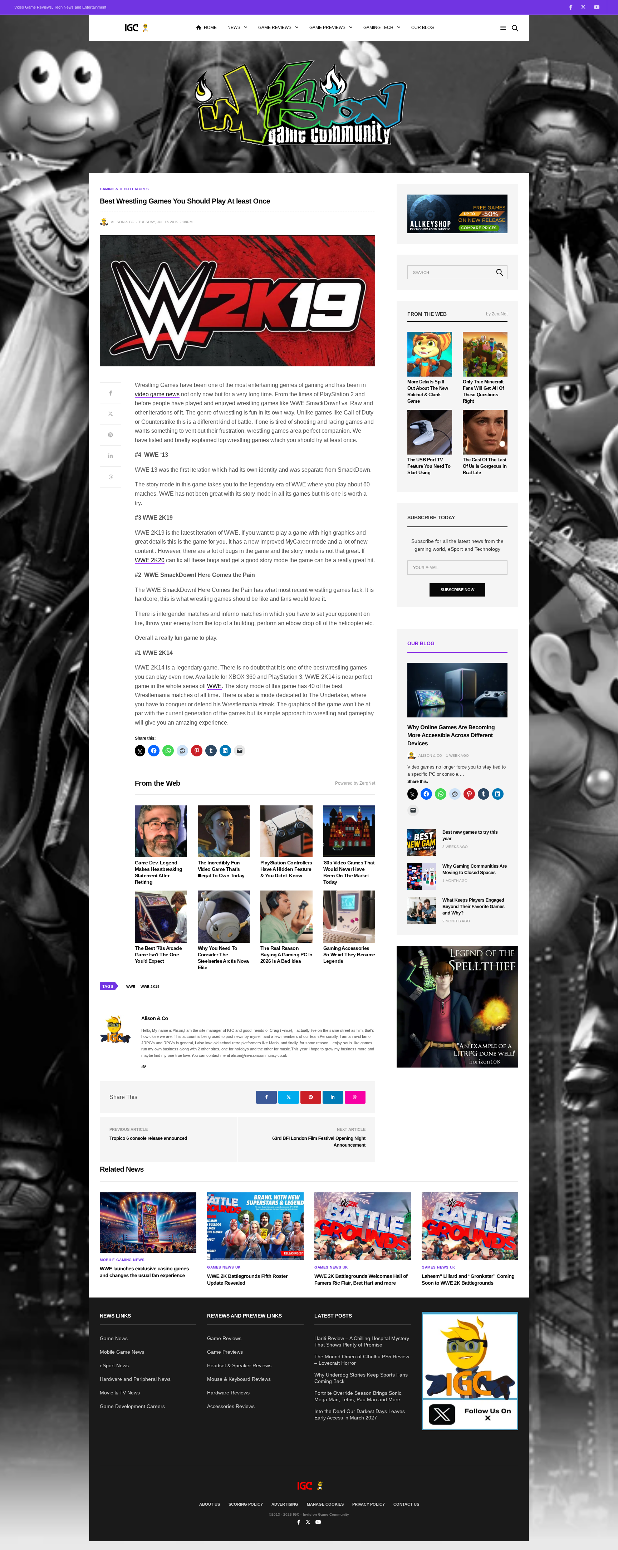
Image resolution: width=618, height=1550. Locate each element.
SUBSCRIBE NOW (457, 590)
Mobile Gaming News (122, 1260)
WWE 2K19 (150, 987)
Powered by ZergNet (355, 783)
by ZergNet (496, 314)
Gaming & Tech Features (124, 189)
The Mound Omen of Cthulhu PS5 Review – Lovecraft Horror (361, 1360)
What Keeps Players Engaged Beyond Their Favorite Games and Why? (473, 906)
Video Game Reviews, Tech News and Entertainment (60, 7)
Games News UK (224, 1267)
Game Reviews (274, 27)
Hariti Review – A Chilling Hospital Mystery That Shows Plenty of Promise (361, 1341)
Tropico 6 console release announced (148, 1138)
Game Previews (327, 27)
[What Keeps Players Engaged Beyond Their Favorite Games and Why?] (421, 910)
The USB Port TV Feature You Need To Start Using (429, 466)
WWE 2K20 (150, 560)
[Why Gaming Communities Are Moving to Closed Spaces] (421, 876)
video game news (157, 394)
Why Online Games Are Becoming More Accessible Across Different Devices (451, 736)
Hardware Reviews (228, 1393)
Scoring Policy (246, 1504)
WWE (214, 686)
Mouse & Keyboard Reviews (239, 1379)
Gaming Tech (378, 27)
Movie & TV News (120, 1393)
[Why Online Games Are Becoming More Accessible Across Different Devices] (457, 690)
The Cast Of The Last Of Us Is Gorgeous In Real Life (484, 466)
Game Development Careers (132, 1406)
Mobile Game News (122, 1352)
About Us (209, 1504)
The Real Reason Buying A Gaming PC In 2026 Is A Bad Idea (286, 954)
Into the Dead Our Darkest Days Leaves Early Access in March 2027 (359, 1414)
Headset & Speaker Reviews (239, 1365)
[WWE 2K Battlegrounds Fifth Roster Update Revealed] (255, 1226)
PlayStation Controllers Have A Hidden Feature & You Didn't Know (286, 869)
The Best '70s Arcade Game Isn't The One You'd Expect (158, 954)
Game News (114, 1338)
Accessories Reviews (231, 1406)
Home (210, 27)
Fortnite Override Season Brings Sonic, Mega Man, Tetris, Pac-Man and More (358, 1396)
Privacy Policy (368, 1504)
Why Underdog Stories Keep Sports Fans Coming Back (361, 1378)
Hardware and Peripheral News (135, 1379)
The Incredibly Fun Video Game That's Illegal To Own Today (221, 869)
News (233, 27)
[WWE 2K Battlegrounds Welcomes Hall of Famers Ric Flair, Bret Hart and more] (362, 1226)
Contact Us (406, 1504)
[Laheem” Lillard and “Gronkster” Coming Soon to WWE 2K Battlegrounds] (470, 1226)
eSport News (114, 1365)
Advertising (284, 1504)
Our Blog (422, 27)
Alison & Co (122, 222)
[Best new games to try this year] (421, 842)
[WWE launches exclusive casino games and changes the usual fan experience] (148, 1222)
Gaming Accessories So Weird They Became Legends (349, 954)
